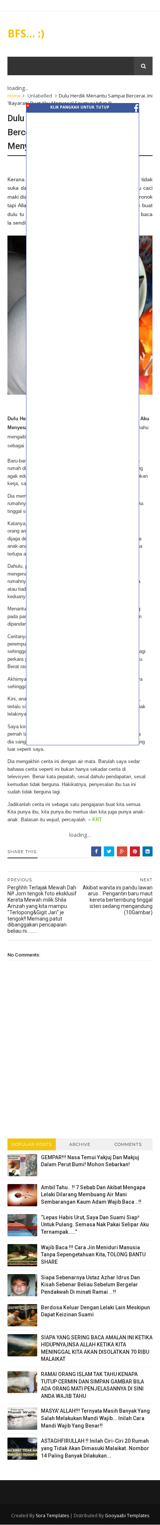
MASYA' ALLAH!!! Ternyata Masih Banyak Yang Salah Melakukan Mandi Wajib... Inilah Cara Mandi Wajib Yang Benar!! (95, 1418)
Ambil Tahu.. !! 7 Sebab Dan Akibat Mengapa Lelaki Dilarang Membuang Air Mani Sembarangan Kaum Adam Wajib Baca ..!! (93, 1194)
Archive (79, 1144)
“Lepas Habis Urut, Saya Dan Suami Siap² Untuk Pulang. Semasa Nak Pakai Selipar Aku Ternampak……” (95, 1224)
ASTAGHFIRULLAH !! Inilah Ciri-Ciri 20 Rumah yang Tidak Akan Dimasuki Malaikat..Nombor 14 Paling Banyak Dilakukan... (95, 1448)
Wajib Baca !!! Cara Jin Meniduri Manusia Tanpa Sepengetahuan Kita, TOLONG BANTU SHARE (93, 1254)
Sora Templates (52, 1515)
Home (14, 95)
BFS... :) (25, 33)
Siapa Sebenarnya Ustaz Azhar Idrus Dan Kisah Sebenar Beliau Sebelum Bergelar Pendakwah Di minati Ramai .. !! (90, 1284)
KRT (97, 819)
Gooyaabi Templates (127, 1515)
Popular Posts (32, 1144)
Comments (128, 1144)
